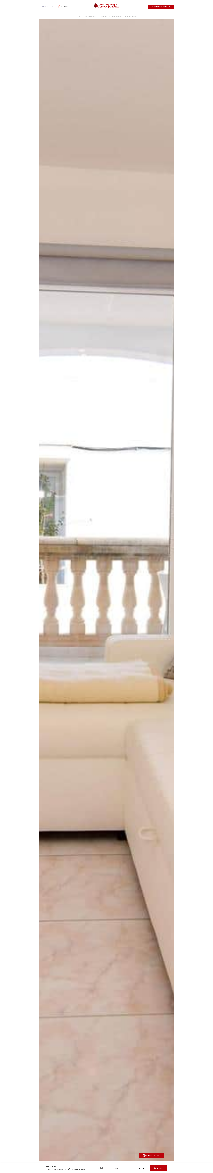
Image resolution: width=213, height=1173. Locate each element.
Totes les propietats (91, 16)
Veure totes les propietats (161, 7)
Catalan (43, 7)
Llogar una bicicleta (131, 16)
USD (52, 7)
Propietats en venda (115, 16)
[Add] (146, 1168)
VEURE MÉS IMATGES (152, 1155)
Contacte (104, 16)
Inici (79, 16)
